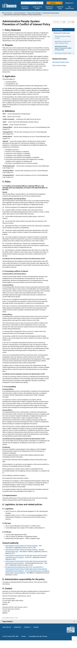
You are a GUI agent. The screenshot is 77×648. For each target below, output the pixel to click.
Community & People (37, 7)
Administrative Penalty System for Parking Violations (21, 546)
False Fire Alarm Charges (59, 65)
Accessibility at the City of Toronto (38, 636)
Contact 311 (69, 3)
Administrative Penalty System (61, 33)
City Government (69, 7)
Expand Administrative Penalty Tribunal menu (73, 53)
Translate (69, 22)
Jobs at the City (6, 627)
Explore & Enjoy (60, 7)
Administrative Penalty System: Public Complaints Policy (63, 42)
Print (62, 22)
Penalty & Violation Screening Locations (62, 37)
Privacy (24, 636)
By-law (37, 119)
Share (56, 22)
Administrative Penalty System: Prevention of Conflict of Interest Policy (63, 48)
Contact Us (27, 627)
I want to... (53, 3)
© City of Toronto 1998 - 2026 (10, 636)
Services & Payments (24, 7)
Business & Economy (49, 7)
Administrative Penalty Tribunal (63, 53)
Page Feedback (7, 621)
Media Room (17, 627)
